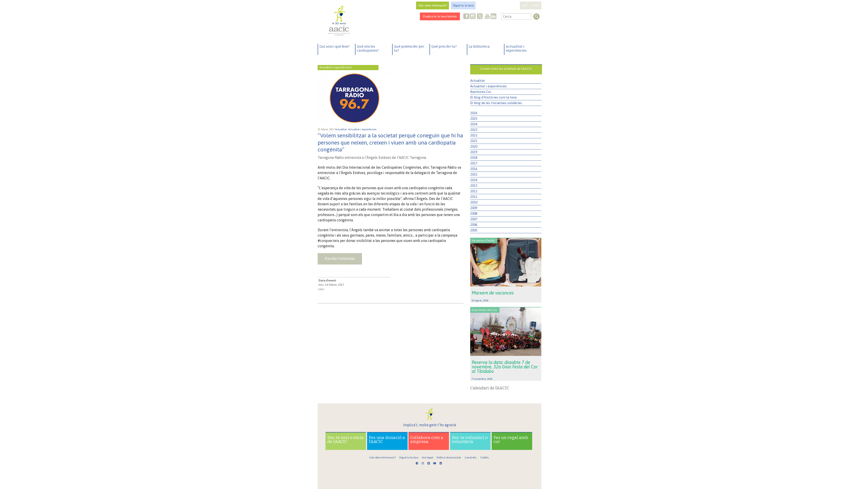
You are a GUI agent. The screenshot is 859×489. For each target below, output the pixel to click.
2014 (473, 180)
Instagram (473, 17)
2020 (473, 146)
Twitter (480, 16)
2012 (473, 191)
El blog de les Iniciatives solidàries (496, 103)
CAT (524, 5)
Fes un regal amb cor (510, 439)
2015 (473, 174)
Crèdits (484, 457)
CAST (535, 5)
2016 (473, 169)
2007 (473, 219)
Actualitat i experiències (516, 48)
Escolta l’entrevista (340, 258)
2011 (473, 197)
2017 (473, 163)
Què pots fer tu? (444, 46)
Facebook (466, 17)
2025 (473, 118)
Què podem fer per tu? (409, 48)
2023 (473, 130)
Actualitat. (341, 129)
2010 (473, 202)
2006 (473, 225)
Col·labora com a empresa (426, 439)
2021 (473, 141)
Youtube (487, 17)
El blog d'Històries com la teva (493, 97)
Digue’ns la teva (463, 5)
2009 (473, 208)
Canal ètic (471, 457)
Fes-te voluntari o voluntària (470, 439)
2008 (473, 213)
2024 (473, 124)
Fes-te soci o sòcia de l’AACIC (345, 439)
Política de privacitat (449, 457)
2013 (473, 185)
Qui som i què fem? (334, 46)
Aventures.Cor (480, 92)
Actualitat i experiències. (363, 129)
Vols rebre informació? (432, 5)
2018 (473, 158)
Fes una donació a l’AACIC (387, 439)
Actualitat (477, 80)
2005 (473, 230)
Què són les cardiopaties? (368, 48)
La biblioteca (479, 46)
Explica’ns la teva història (440, 16)
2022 (473, 135)
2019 (473, 152)
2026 (473, 113)
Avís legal (427, 457)
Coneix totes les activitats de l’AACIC (506, 69)
